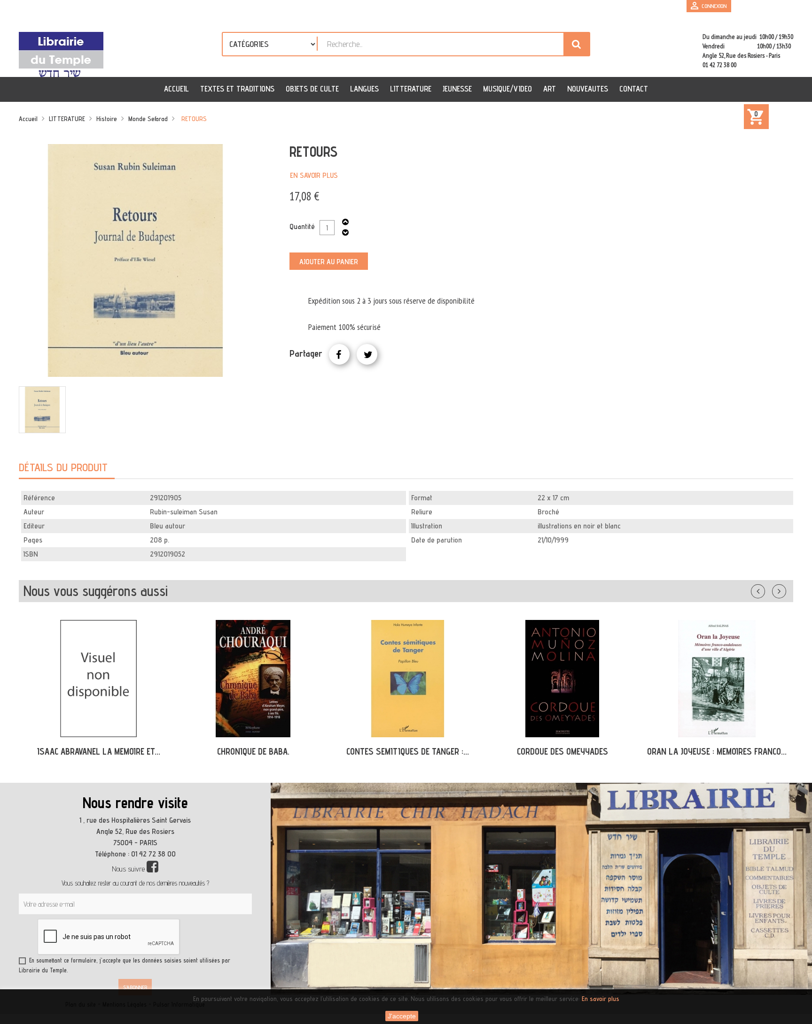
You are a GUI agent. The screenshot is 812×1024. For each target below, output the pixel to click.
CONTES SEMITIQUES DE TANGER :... (407, 751)
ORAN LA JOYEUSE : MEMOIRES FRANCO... (717, 751)
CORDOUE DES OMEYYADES (562, 751)
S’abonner (135, 987)
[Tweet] (367, 354)
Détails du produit (63, 467)
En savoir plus (314, 175)
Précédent (767, 589)
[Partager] (339, 354)
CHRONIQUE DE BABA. (253, 751)
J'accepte (402, 1016)
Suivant (785, 589)
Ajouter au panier (328, 261)
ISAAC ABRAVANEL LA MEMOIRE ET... (98, 751)
